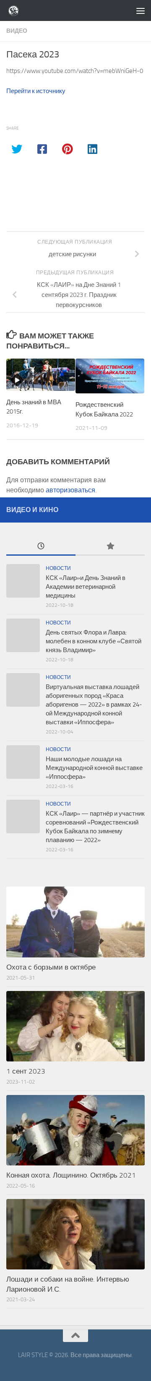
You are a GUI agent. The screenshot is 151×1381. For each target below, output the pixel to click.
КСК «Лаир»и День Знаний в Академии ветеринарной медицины (85, 586)
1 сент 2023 (25, 1071)
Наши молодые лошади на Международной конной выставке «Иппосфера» (94, 767)
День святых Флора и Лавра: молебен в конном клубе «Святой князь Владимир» (93, 641)
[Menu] (140, 10)
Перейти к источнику (35, 91)
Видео (16, 30)
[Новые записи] (41, 547)
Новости (58, 568)
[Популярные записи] (110, 547)
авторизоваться (70, 490)
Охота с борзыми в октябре (51, 967)
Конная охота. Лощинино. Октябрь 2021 (71, 1175)
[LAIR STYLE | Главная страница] (16, 10)
